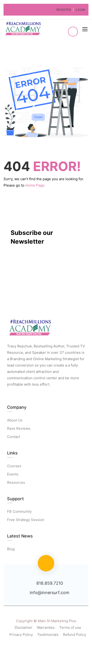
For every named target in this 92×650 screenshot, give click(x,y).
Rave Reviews (18, 428)
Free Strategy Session (25, 519)
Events (12, 474)
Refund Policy (74, 634)
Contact (13, 436)
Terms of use (70, 627)
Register (63, 10)
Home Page (35, 185)
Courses (14, 466)
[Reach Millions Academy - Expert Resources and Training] (24, 29)
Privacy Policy (21, 634)
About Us (14, 420)
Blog (11, 549)
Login (80, 10)
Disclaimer (23, 627)
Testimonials (48, 634)
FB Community (19, 511)
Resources (16, 482)
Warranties (46, 627)
